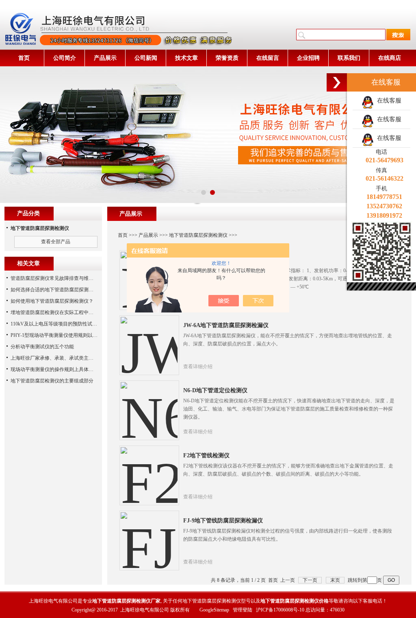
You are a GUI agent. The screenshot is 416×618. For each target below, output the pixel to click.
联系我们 (349, 58)
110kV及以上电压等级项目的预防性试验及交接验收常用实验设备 (81, 324)
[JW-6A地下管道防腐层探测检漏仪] (149, 338)
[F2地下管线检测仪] (149, 469)
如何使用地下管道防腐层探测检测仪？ (52, 301)
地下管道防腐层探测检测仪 (198, 235)
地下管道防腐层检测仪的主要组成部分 (52, 381)
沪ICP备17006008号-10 (280, 610)
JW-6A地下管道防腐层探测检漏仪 (226, 325)
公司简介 (64, 58)
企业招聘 (308, 58)
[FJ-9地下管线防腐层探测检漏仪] (149, 534)
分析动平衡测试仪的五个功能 (42, 346)
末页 (335, 580)
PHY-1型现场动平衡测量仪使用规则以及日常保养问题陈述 (73, 335)
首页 (24, 58)
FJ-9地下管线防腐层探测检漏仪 (223, 521)
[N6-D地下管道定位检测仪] (149, 404)
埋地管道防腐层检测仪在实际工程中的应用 (57, 312)
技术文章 (186, 58)
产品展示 (105, 58)
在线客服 (387, 100)
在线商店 (389, 58)
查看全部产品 (55, 242)
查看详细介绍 (197, 366)
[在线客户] (337, 82)
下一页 (310, 580)
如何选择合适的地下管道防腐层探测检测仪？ (59, 290)
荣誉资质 (227, 58)
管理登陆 (242, 610)
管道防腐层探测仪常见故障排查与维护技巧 (57, 278)
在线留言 (267, 58)
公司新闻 (145, 58)
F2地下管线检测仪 (206, 455)
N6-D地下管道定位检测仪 (215, 390)
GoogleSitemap (214, 610)
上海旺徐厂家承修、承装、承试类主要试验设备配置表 (69, 358)
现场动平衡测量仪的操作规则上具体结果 (54, 369)
